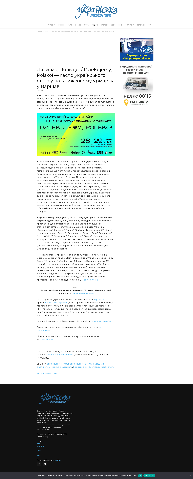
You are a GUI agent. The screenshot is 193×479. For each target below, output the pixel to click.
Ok (140, 475)
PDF (149, 25)
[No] (190, 476)
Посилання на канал (83, 293)
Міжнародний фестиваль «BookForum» (93, 367)
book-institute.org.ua (47, 373)
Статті (70, 25)
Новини (61, 25)
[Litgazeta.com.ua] (96, 11)
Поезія (78, 25)
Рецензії (95, 25)
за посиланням (92, 280)
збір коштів (99, 299)
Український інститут (58, 364)
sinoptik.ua (57, 460)
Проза (86, 25)
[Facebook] (39, 464)
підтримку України (101, 321)
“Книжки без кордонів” (56, 302)
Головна (51, 25)
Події (120, 25)
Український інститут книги (60, 354)
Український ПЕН (79, 364)
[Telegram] (45, 464)
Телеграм (141, 25)
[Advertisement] (76, 50)
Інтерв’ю (104, 25)
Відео (113, 25)
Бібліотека (130, 25)
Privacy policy (149, 475)
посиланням (46, 339)
